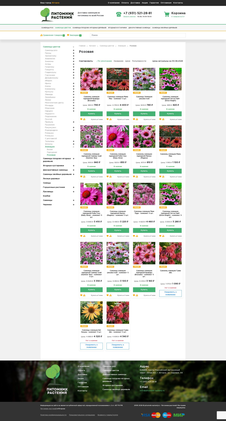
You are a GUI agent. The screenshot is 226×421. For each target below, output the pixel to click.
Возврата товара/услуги (108, 415)
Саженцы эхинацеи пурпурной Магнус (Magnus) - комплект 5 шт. (118, 213)
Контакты (178, 3)
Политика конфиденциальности (53, 415)
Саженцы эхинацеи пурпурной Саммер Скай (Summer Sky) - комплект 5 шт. (91, 273)
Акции (145, 3)
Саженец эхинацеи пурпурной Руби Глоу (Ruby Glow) (117, 156)
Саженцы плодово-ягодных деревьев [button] (89, 27)
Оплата (125, 3)
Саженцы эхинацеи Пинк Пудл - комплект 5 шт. (144, 212)
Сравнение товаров (53, 35)
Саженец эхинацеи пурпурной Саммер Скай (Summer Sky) (91, 156)
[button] (179, 27)
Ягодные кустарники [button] (117, 27)
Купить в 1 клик (97, 119)
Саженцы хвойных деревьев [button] (164, 27)
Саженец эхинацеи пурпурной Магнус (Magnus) (144, 156)
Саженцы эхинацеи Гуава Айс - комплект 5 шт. (117, 331)
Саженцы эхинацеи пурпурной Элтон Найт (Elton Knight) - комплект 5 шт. (170, 214)
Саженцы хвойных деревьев (116, 389)
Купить (91, 114)
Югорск (55, 3)
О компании (114, 3)
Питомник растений (48, 408)
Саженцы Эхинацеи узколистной (144, 97)
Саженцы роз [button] (47, 27)
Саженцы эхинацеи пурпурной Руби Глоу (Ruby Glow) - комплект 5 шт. (91, 214)
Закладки (75, 35)
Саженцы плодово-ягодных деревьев (116, 380)
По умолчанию (104, 61)
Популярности (139, 61)
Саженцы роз (109, 366)
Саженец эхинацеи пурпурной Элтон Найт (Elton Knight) (170, 98)
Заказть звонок (129, 16)
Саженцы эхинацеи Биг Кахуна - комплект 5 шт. (91, 331)
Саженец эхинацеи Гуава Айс (170, 271)
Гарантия (154, 3)
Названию (118, 61)
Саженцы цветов (111, 370)
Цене (127, 61)
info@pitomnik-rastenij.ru (152, 390)
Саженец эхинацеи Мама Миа (170, 155)
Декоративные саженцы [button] (139, 27)
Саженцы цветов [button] (63, 27)
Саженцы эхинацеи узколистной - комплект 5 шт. (118, 272)
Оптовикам (166, 3)
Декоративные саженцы (114, 374)
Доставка (135, 3)
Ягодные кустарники (113, 385)
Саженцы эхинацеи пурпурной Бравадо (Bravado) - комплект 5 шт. (144, 273)
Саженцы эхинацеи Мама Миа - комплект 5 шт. (118, 97)
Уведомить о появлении (170, 293)
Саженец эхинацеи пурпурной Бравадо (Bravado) (91, 98)
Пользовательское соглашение (82, 415)
